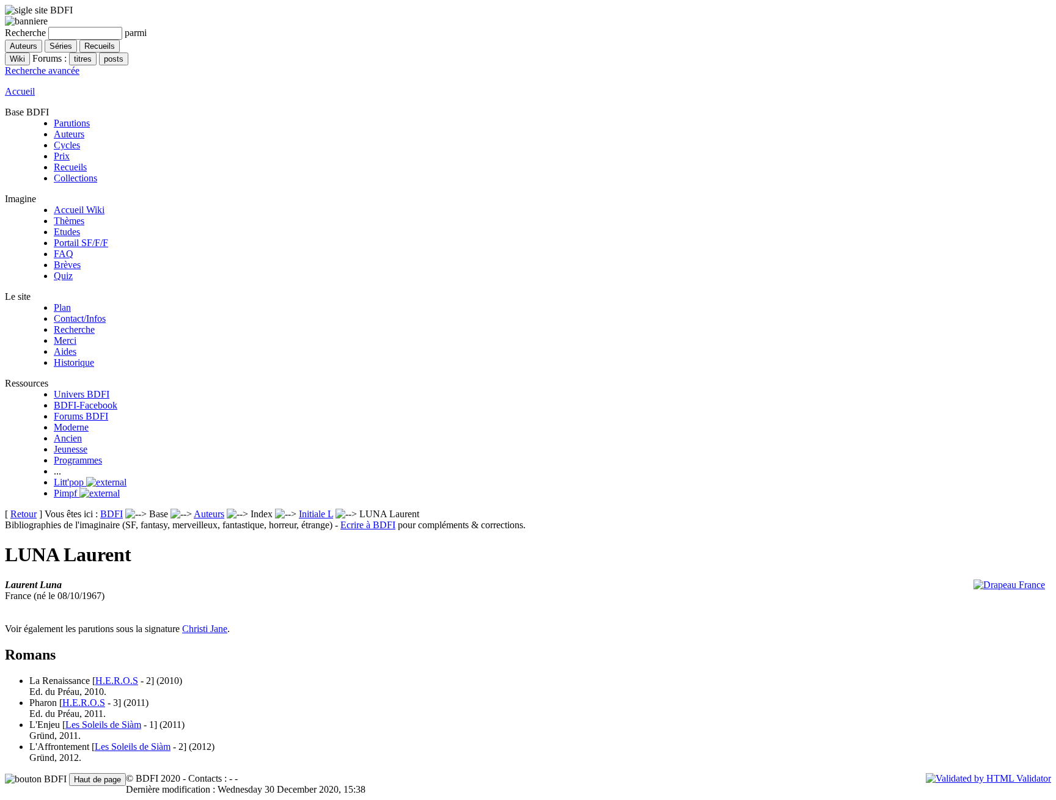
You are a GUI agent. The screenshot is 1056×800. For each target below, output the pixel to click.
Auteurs (69, 134)
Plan (62, 307)
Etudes (67, 232)
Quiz (63, 276)
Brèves (67, 265)
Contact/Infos (80, 318)
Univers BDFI (81, 394)
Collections (75, 178)
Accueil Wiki (79, 210)
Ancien (68, 438)
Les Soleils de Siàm (103, 724)
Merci (65, 340)
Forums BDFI (81, 416)
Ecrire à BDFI (367, 525)
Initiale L (316, 514)
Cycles (67, 145)
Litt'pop (70, 482)
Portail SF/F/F (81, 243)
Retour (23, 514)
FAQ (63, 254)
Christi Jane (204, 629)
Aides (65, 351)
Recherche (74, 329)
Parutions (72, 123)
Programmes (78, 460)
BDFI (111, 514)
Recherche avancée (42, 70)
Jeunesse (70, 449)
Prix (62, 156)
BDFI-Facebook (85, 405)
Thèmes (69, 221)
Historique (74, 362)
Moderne (71, 427)
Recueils (70, 167)
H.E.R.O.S (116, 680)
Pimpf (66, 493)
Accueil (20, 91)
